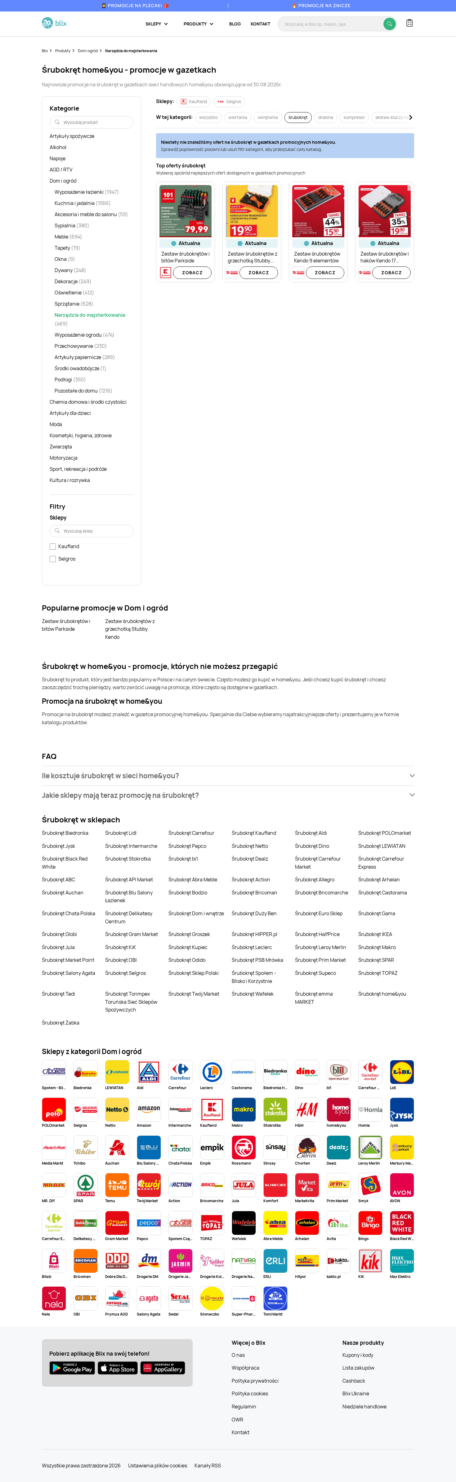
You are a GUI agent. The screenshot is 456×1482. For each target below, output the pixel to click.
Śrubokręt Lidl (120, 833)
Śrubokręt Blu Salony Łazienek (129, 896)
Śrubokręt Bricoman (254, 892)
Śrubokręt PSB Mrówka (257, 960)
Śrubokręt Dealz (250, 858)
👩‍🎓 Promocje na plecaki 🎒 (135, 5)
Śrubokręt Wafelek (253, 993)
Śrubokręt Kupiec (188, 947)
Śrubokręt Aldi (311, 833)
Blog (235, 24)
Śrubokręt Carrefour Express (381, 862)
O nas (238, 1355)
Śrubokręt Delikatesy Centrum (128, 917)
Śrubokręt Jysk (58, 846)
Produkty (62, 50)
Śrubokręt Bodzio (187, 892)
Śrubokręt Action (251, 879)
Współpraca (245, 1367)
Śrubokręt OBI (121, 960)
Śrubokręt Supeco (315, 973)
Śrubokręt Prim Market (320, 960)
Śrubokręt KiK (120, 947)
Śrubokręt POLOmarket (384, 833)
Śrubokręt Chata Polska (68, 913)
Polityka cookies (250, 1393)
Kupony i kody (357, 1355)
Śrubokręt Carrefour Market (318, 862)
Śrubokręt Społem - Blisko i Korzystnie (254, 977)
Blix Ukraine (355, 1393)
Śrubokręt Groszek (189, 934)
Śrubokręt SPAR (376, 960)
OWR (237, 1419)
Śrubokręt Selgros (125, 973)
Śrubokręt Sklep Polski (193, 973)
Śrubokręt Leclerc (252, 947)
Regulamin (244, 1406)
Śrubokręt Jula (58, 947)
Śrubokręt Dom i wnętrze (196, 913)
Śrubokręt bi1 (183, 858)
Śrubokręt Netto (250, 846)
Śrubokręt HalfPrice (317, 934)
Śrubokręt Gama (376, 913)
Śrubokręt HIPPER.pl (254, 934)
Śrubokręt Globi (59, 934)
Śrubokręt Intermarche (131, 846)
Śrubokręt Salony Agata (68, 973)
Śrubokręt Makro (377, 947)
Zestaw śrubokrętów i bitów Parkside (66, 625)
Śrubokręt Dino (312, 846)
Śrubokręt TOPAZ (378, 973)
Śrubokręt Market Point (68, 960)
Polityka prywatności (255, 1380)
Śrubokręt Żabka (60, 1022)
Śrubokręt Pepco (187, 846)
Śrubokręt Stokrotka (128, 858)
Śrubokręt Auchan (62, 892)
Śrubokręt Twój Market (193, 993)
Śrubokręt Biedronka (65, 833)
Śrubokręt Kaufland (254, 833)
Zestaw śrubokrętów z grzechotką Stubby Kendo (130, 629)
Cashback (353, 1380)
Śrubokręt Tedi (58, 993)
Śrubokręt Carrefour (191, 833)
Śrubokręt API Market (129, 879)
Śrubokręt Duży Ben (254, 913)
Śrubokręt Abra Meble (192, 879)
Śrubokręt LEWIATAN (381, 846)
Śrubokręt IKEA (375, 934)
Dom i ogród (88, 50)
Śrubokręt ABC (58, 879)
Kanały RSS (207, 1465)
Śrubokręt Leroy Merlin (320, 947)
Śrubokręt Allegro (314, 879)
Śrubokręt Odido (186, 960)
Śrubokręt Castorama (382, 892)
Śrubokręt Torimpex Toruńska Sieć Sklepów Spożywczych (131, 1001)
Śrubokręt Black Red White (64, 862)
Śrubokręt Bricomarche (321, 892)
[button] (228, 775)
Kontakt (260, 24)
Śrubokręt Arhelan (379, 879)
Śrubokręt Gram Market (131, 934)
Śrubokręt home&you (382, 993)
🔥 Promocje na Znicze (321, 5)
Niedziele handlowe (364, 1406)
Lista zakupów (358, 1367)
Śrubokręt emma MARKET (314, 997)
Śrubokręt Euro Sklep (318, 913)
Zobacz (192, 272)
